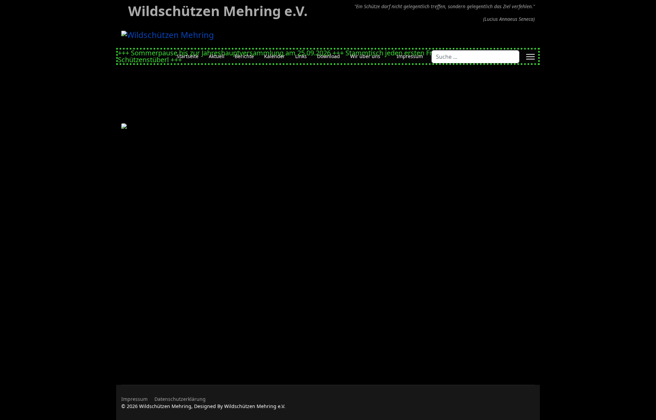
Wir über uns (365, 56)
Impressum (410, 56)
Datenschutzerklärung (180, 399)
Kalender (274, 56)
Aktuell (216, 56)
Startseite (188, 56)
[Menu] (530, 56)
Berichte (244, 56)
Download (328, 56)
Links (301, 56)
